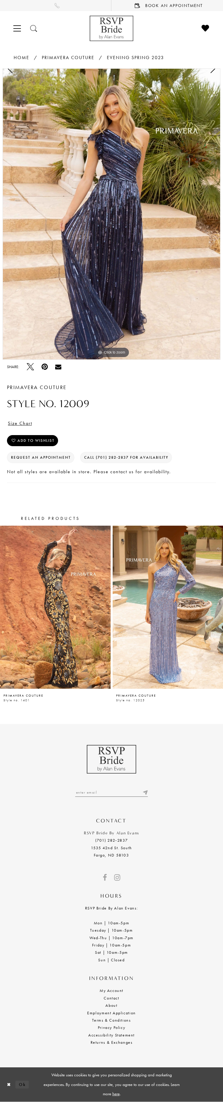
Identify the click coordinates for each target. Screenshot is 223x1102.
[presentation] (55, 607)
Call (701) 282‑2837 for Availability (126, 457)
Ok (22, 1084)
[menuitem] (56, 5)
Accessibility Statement (111, 1035)
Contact (111, 998)
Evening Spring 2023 (135, 57)
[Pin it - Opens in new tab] (45, 366)
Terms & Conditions (111, 1020)
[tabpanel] (111, 214)
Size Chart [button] (20, 423)
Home (21, 57)
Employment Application (111, 1013)
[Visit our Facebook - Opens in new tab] (105, 877)
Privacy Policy (111, 1027)
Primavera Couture (68, 57)
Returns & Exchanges (112, 1042)
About (111, 1005)
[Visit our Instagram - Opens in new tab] (117, 877)
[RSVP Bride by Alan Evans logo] (111, 28)
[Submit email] (145, 792)
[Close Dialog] (9, 1085)
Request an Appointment (41, 457)
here (116, 1094)
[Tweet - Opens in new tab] (30, 366)
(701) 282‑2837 (111, 840)
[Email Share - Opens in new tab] (58, 367)
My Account (111, 990)
